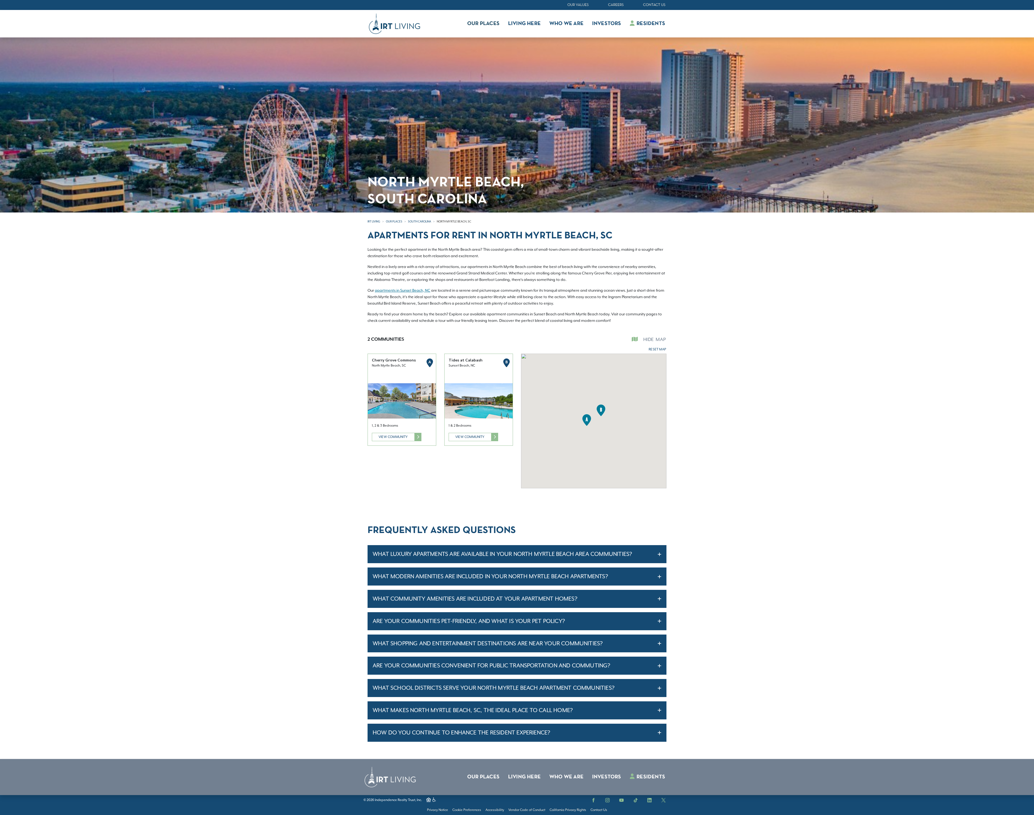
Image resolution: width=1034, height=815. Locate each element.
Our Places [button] (483, 23)
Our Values (578, 5)
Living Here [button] (524, 23)
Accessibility (494, 810)
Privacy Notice (437, 810)
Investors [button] (606, 23)
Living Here (524, 777)
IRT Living (374, 221)
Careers (616, 5)
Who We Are (566, 777)
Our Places (394, 221)
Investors (606, 777)
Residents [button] (650, 23)
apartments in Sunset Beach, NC (402, 290)
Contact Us (654, 5)
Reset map (657, 349)
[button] (586, 420)
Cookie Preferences (466, 810)
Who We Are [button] (566, 23)
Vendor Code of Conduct (526, 810)
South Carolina (419, 221)
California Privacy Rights (568, 810)
